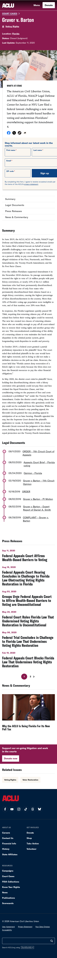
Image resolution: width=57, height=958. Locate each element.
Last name (37, 150)
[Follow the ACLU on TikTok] (26, 809)
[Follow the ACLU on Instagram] (19, 809)
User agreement (8, 927)
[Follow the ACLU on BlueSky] (39, 809)
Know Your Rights (11, 887)
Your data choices (42, 927)
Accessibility (7, 930)
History (5, 849)
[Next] (34, 677)
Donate (49, 5)
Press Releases (13, 211)
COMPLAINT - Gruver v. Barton (36, 519)
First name (10, 150)
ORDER (26, 491)
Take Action (33, 843)
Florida (15, 33)
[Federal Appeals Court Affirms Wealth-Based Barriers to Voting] (28, 554)
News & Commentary (16, 217)
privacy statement (31, 184)
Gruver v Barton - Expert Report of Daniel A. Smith (37, 508)
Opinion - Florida (33, 473)
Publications (8, 898)
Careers (6, 832)
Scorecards (8, 903)
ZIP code (10, 171)
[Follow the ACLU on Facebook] (5, 809)
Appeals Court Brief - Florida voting (39, 464)
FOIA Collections (10, 881)
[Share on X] (14, 133)
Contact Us (7, 838)
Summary (10, 199)
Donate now (10, 758)
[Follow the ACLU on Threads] (33, 809)
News (5, 892)
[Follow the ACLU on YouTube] (12, 809)
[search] (52, 941)
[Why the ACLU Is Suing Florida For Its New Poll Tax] (28, 714)
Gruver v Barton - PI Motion (38, 499)
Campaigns (7, 870)
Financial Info (9, 843)
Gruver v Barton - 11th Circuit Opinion (38, 482)
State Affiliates (9, 854)
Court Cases (9, 13)
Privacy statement (25, 927)
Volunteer (31, 849)
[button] (19, 133)
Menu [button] (37, 5)
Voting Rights (12, 26)
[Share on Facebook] (8, 133)
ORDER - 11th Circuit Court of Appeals (38, 453)
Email (8, 161)
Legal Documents (14, 205)
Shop (29, 838)
